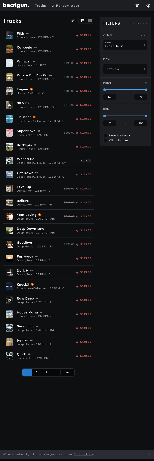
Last (67, 372)
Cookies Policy (84, 454)
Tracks (40, 6)
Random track (67, 6)
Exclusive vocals (120, 135)
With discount (118, 140)
